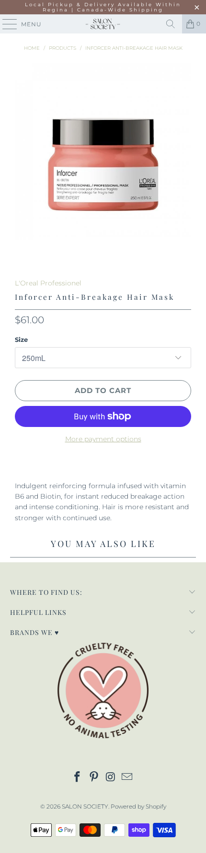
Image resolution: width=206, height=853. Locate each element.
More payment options (103, 439)
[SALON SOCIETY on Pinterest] (94, 778)
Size (21, 339)
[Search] (170, 23)
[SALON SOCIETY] (103, 23)
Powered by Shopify (138, 806)
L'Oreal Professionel (48, 283)
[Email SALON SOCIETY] (127, 778)
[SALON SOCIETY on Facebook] (77, 778)
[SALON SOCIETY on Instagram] (111, 778)
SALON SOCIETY (85, 806)
